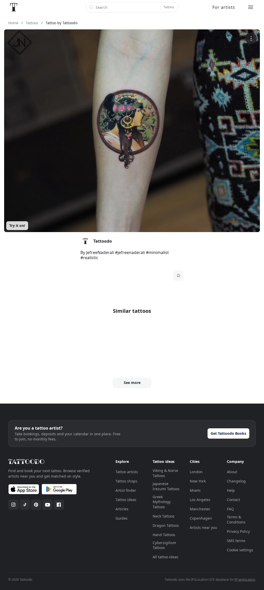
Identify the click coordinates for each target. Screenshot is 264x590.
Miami (195, 490)
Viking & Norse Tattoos (165, 473)
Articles (122, 508)
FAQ (230, 508)
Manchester (200, 508)
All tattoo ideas (165, 556)
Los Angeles (200, 499)
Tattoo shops (126, 481)
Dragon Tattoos (166, 525)
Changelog (236, 481)
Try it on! (17, 225)
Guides (122, 518)
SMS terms (236, 540)
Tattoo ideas (126, 499)
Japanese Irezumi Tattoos (166, 486)
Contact (233, 499)
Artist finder (126, 490)
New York (198, 481)
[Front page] (13, 7)
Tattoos (168, 7)
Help (231, 490)
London (196, 471)
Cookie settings (240, 549)
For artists (223, 7)
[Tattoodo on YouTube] (47, 504)
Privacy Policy (238, 531)
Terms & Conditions (236, 519)
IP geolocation (245, 579)
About (232, 471)
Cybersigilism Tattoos (164, 545)
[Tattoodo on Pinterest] (36, 504)
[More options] (251, 38)
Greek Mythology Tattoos (162, 501)
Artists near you (203, 527)
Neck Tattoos (164, 516)
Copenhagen (201, 518)
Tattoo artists (127, 471)
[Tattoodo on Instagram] (13, 504)
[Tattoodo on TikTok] (25, 504)
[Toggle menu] (250, 7)
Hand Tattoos (164, 534)
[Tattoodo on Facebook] (59, 504)
